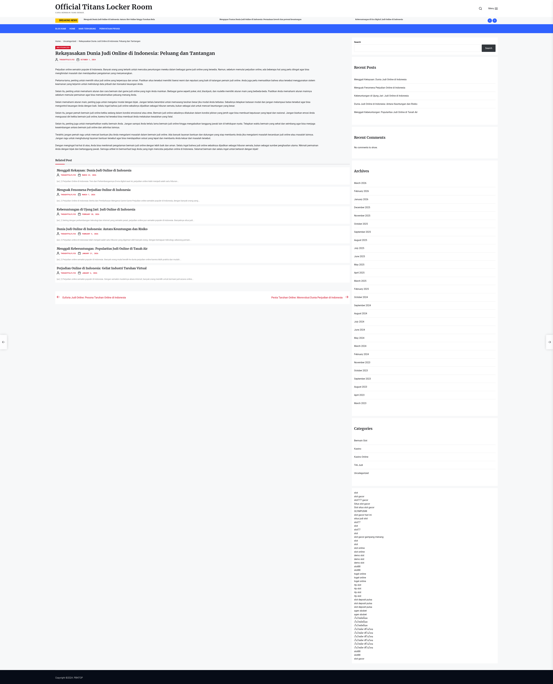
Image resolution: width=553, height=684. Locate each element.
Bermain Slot (360, 440)
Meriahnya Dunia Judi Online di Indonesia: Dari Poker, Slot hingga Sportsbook (386, 19)
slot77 (357, 522)
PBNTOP (78, 677)
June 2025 (359, 256)
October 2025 (361, 223)
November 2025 (362, 215)
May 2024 (359, 338)
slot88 (357, 566)
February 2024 (361, 354)
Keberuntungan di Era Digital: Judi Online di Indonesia (240, 19)
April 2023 (359, 395)
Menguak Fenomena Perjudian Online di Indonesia (93, 190)
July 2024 (359, 321)
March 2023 (360, 403)
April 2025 (359, 272)
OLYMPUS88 (360, 511)
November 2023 (362, 362)
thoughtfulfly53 (66, 59)
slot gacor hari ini (363, 515)
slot (356, 492)
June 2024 (359, 329)
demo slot (359, 555)
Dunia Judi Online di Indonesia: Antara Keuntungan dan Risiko (102, 229)
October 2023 (361, 370)
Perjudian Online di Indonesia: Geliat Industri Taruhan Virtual (102, 268)
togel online (360, 573)
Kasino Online (361, 456)
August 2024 (360, 313)
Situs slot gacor (362, 503)
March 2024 (360, 346)
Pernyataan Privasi (109, 29)
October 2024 (361, 297)
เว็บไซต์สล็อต (361, 618)
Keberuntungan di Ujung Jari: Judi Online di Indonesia (96, 209)
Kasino (357, 448)
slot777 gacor (361, 500)
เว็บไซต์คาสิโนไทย (363, 629)
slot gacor (359, 496)
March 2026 (360, 183)
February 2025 (361, 289)
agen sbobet (360, 610)
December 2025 (362, 207)
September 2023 (362, 378)
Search (357, 42)
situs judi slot (361, 518)
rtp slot (357, 585)
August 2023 (360, 386)
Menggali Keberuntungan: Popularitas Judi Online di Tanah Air (102, 248)
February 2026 (361, 191)
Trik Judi (358, 465)
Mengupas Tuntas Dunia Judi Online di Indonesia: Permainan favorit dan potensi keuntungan (121, 19)
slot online (359, 548)
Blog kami (60, 29)
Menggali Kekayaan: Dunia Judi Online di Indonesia (94, 170)
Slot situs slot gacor (364, 507)
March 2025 (360, 281)
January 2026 (361, 199)
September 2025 (362, 232)
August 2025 (360, 240)
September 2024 (362, 305)
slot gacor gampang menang (368, 537)
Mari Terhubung (87, 29)
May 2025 (359, 264)
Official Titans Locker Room (103, 7)
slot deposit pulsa (363, 599)
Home (72, 29)
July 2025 (359, 248)
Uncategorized (63, 47)
